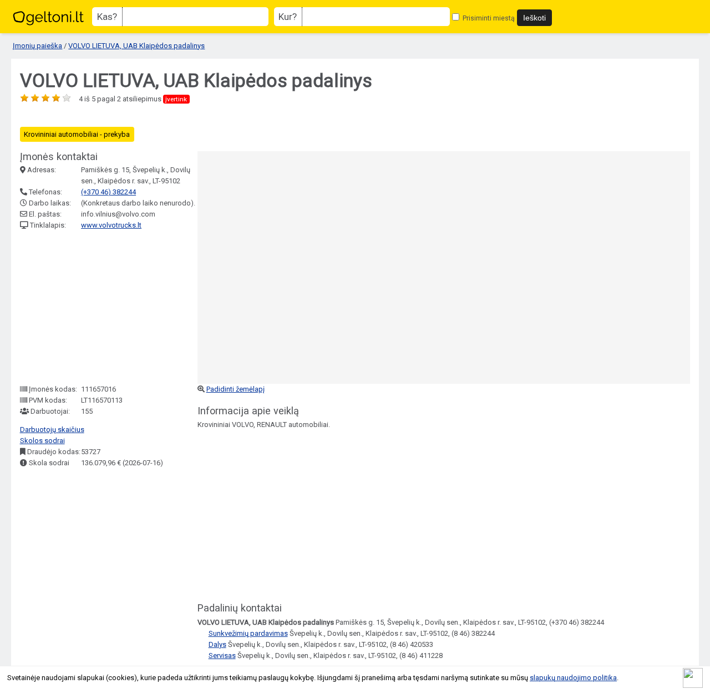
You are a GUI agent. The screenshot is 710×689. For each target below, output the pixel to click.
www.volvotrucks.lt (111, 225)
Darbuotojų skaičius (52, 429)
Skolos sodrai (42, 440)
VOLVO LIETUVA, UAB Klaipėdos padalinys (136, 46)
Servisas (222, 655)
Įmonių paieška (37, 46)
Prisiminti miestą (488, 18)
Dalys (217, 644)
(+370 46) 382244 (108, 192)
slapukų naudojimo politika (573, 677)
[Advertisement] (103, 307)
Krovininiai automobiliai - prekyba (77, 134)
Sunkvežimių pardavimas (248, 633)
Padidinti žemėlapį (235, 389)
